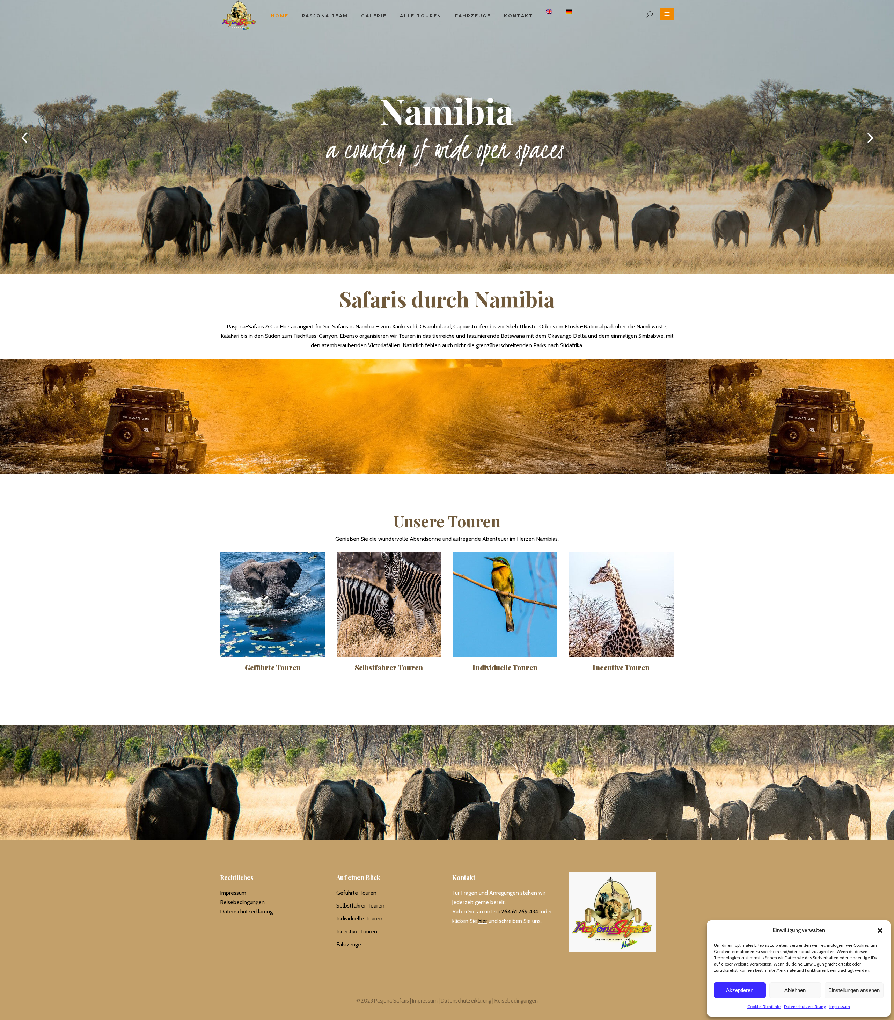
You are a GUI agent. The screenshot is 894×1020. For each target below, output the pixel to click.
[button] (880, 930)
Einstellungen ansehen (854, 990)
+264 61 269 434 (518, 911)
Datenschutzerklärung (805, 1006)
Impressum (839, 1006)
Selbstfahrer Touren (360, 905)
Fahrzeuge (348, 944)
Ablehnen (795, 990)
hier (482, 921)
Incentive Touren (356, 931)
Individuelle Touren (359, 918)
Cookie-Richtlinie (764, 1006)
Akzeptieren (739, 990)
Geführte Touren (356, 892)
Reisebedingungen (242, 902)
